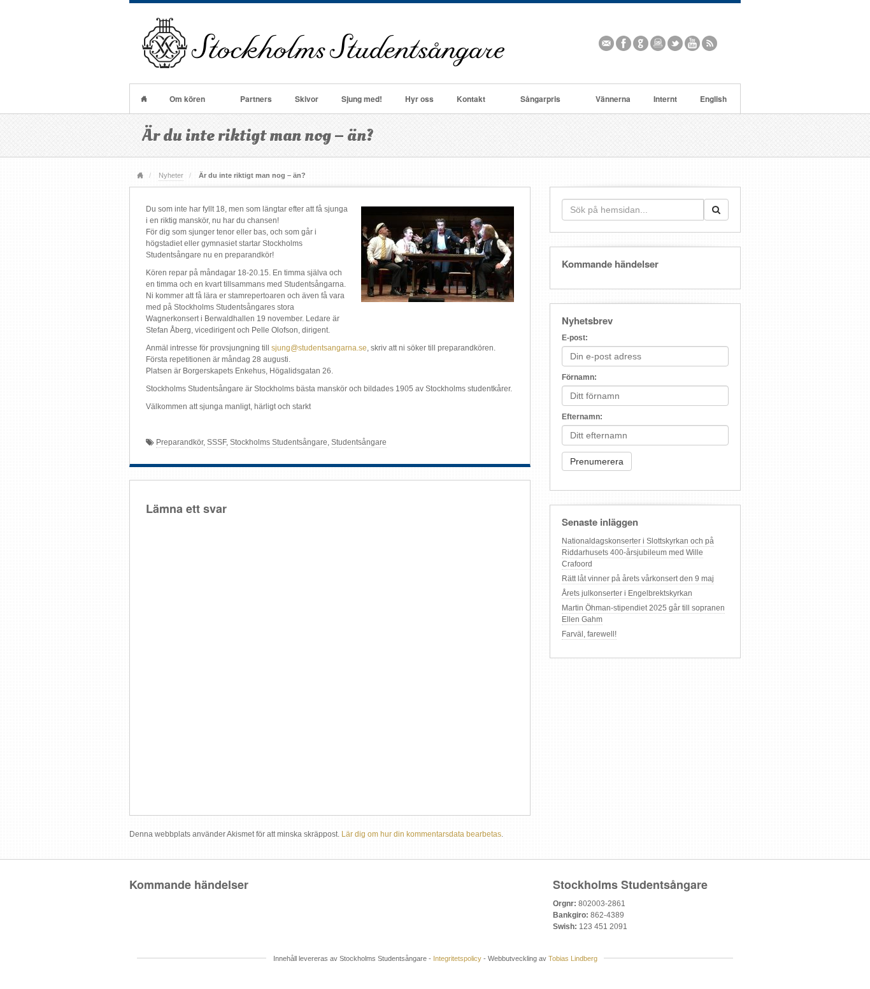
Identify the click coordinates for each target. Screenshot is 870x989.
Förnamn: (579, 377)
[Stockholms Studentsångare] (323, 42)
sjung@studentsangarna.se (319, 347)
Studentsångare (359, 442)
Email (607, 43)
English (713, 99)
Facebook (624, 43)
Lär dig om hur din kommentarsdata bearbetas (421, 834)
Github (641, 43)
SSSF (216, 442)
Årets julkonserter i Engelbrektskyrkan (627, 593)
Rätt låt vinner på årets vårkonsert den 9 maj (638, 578)
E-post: (575, 337)
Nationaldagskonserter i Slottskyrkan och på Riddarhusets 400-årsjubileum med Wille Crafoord (638, 552)
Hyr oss (419, 99)
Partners (256, 99)
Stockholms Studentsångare (278, 442)
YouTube (693, 43)
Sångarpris (540, 99)
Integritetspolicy (457, 958)
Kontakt (471, 99)
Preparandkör (179, 442)
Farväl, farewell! (589, 634)
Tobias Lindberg (572, 958)
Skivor (306, 99)
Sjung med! (361, 99)
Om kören (187, 99)
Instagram (658, 43)
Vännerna (613, 99)
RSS (710, 43)
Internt (665, 99)
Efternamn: (582, 416)
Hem (144, 98)
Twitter (675, 43)
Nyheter (171, 175)
